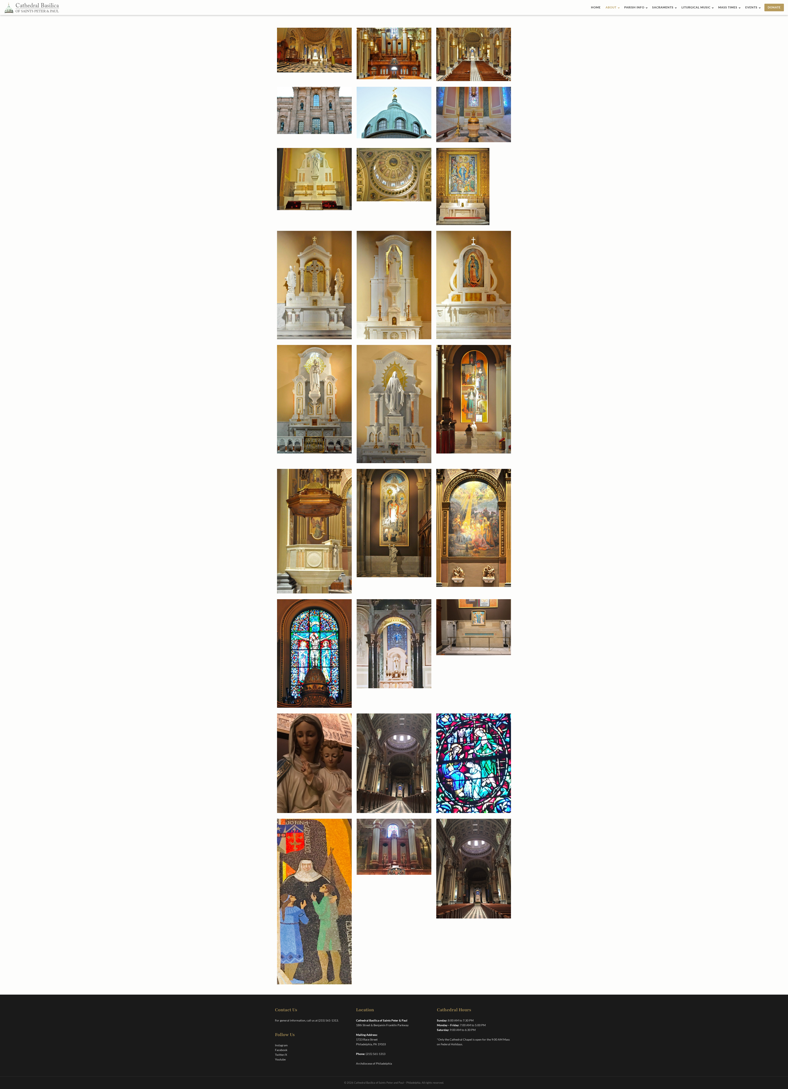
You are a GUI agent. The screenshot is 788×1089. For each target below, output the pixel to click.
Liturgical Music (695, 7)
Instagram (281, 1045)
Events (751, 7)
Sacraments (662, 7)
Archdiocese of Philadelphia (374, 1063)
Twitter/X (281, 1054)
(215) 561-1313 (328, 1020)
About (611, 7)
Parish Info (634, 7)
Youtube (280, 1059)
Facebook (281, 1050)
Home (596, 7)
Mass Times (727, 7)
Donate (774, 7)
